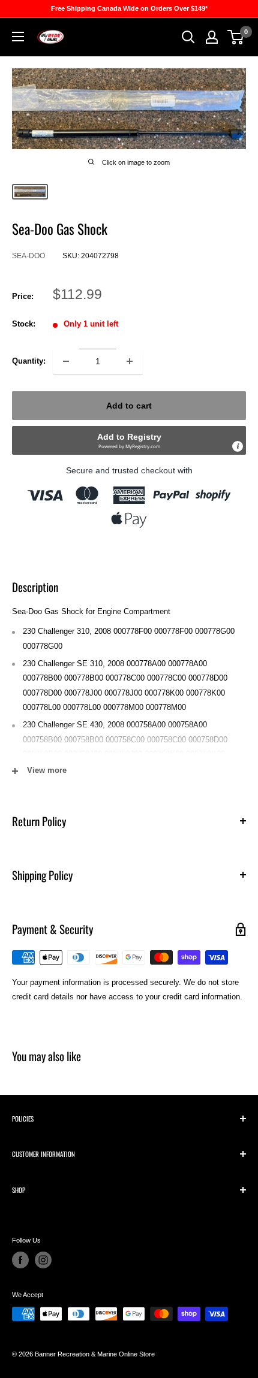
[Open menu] (18, 36)
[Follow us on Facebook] (20, 1260)
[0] (236, 37)
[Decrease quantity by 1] (66, 361)
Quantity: (29, 360)
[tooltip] (237, 446)
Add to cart (129, 405)
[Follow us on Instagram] (43, 1260)
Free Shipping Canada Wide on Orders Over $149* (129, 8)
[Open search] (188, 37)
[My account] (212, 37)
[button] (129, 440)
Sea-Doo (28, 256)
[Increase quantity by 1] (129, 361)
